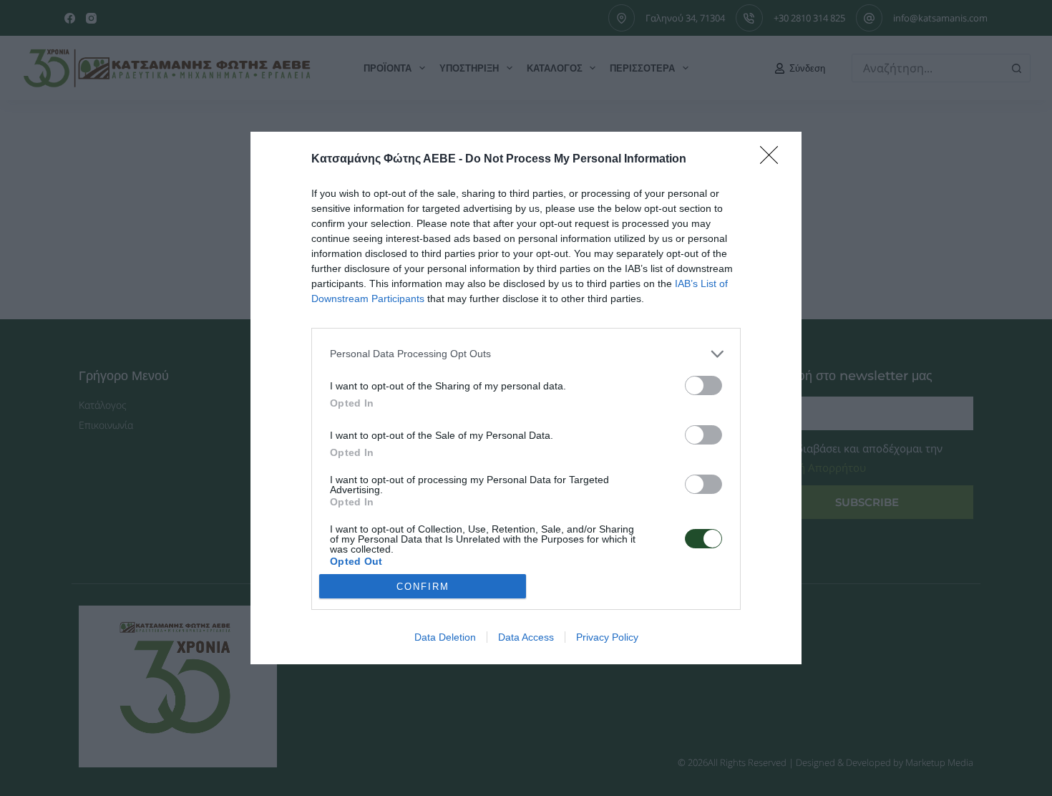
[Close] (773, 159)
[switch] (703, 385)
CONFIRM (422, 586)
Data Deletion (445, 637)
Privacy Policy (607, 637)
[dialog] (526, 398)
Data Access (526, 637)
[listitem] (526, 353)
